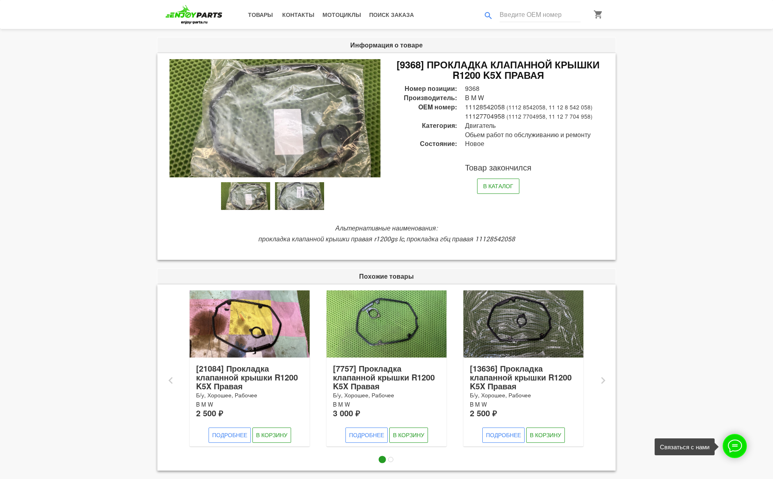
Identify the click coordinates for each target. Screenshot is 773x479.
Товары (260, 14)
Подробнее (229, 435)
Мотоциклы (341, 14)
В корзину (271, 435)
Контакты (298, 14)
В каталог (498, 186)
